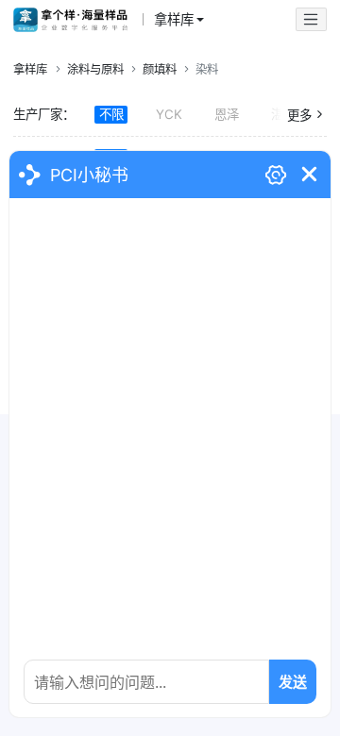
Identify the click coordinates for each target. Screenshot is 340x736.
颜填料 (160, 69)
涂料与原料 (95, 69)
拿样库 (30, 69)
